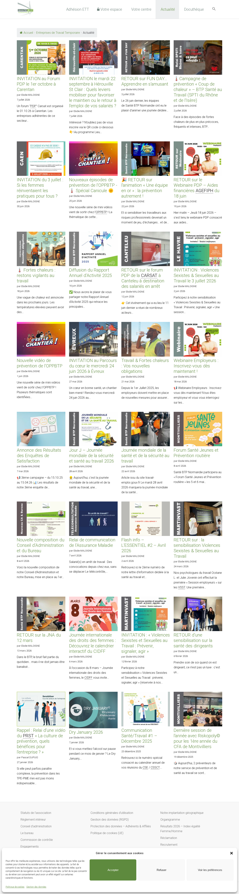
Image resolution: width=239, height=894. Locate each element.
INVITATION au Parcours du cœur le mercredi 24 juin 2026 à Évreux (93, 366)
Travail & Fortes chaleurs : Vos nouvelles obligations (145, 366)
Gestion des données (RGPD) (110, 819)
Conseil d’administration (36, 826)
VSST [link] (181, 587)
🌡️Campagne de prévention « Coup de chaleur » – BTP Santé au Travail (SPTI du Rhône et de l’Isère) (198, 89)
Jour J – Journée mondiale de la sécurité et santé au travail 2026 (91, 456)
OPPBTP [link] (101, 212)
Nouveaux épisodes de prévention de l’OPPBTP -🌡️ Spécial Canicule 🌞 (93, 185)
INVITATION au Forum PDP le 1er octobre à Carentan (38, 84)
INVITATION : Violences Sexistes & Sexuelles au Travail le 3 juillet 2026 (196, 275)
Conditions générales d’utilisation (112, 813)
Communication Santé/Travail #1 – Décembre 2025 (139, 736)
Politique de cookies (15, 887)
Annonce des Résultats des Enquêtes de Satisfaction (39, 456)
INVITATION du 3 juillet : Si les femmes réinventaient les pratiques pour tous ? (40, 188)
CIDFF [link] (88, 677)
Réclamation (168, 838)
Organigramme (170, 819)
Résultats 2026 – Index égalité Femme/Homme (180, 829)
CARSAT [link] (149, 275)
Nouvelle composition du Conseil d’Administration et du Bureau (40, 545)
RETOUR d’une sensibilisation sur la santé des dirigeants (193, 640)
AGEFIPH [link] (204, 190)
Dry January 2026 (86, 732)
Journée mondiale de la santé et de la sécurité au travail (145, 456)
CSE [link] (145, 767)
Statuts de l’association (36, 813)
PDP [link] (33, 106)
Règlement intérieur (33, 819)
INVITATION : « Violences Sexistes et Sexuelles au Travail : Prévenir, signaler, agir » (145, 643)
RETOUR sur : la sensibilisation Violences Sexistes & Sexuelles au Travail (197, 548)
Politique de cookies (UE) (107, 833)
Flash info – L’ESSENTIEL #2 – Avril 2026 (143, 545)
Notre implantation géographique (182, 813)
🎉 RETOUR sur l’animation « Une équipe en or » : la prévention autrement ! (144, 188)
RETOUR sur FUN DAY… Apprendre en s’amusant (144, 81)
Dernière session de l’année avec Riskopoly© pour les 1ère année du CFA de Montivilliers (197, 738)
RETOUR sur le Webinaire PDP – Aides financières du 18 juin (196, 188)
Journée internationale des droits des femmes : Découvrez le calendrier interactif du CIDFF (92, 643)
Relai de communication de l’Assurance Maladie (92, 542)
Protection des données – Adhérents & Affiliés (121, 826)
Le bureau (27, 833)
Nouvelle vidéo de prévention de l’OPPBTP (39, 363)
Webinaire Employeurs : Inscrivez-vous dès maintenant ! (196, 366)
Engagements (30, 846)
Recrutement (168, 844)
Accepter (113, 870)
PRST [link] (28, 735)
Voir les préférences (210, 870)
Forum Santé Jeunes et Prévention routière (196, 453)
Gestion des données (36, 887)
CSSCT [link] (155, 767)
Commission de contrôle (37, 840)
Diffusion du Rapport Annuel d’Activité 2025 (90, 272)
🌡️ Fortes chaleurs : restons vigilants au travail (36, 275)
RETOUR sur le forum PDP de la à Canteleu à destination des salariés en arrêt (142, 278)
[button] (231, 853)
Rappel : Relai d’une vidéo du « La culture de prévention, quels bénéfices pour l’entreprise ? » (41, 741)
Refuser (161, 870)
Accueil (28, 32)
